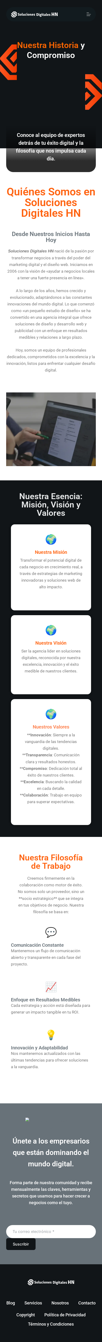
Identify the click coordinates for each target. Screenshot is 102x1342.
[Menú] (89, 14)
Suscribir (21, 1244)
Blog (10, 1302)
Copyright (25, 1314)
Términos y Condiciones (51, 1324)
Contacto (87, 1302)
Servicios (33, 1302)
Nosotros (60, 1302)
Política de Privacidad (65, 1314)
